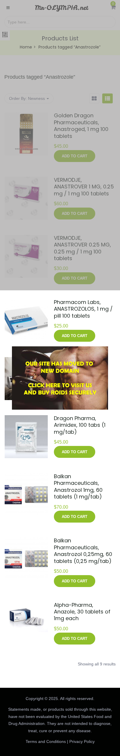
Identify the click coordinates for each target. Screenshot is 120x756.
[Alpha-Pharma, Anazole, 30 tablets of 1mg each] (26, 605)
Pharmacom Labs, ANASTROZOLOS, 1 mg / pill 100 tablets (83, 308)
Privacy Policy (82, 741)
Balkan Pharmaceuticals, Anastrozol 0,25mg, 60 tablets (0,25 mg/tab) (83, 550)
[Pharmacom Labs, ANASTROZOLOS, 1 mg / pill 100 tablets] (26, 302)
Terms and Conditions (46, 741)
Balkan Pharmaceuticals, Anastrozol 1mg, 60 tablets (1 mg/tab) (78, 486)
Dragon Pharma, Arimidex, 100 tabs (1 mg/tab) (79, 425)
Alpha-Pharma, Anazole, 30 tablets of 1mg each (82, 611)
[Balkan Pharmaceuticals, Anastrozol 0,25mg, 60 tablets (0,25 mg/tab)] (26, 541)
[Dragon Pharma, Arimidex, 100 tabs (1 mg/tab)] (26, 418)
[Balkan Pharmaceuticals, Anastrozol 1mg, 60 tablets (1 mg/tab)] (26, 476)
